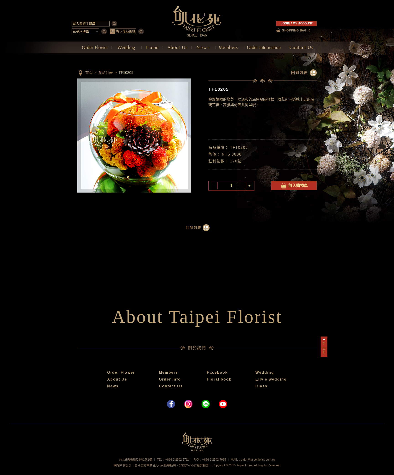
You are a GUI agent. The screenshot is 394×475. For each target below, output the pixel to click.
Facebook (217, 372)
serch (114, 23)
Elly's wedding (271, 379)
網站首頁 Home (152, 47)
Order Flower (121, 372)
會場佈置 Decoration (126, 47)
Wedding (264, 372)
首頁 (89, 73)
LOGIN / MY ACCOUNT (297, 23)
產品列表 (105, 73)
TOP (324, 348)
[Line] (206, 404)
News (113, 386)
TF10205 (126, 73)
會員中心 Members (229, 47)
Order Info (170, 379)
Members (168, 372)
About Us (117, 379)
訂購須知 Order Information (265, 47)
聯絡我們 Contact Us (301, 47)
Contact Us (171, 386)
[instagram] (188, 404)
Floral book (219, 379)
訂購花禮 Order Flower (94, 47)
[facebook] (171, 404)
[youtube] (223, 404)
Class (261, 386)
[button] (85, 31)
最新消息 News (203, 47)
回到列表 (299, 73)
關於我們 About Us (177, 47)
